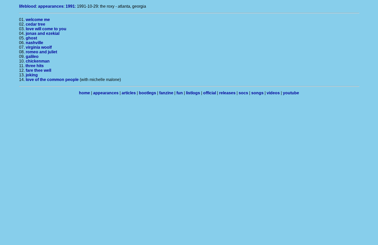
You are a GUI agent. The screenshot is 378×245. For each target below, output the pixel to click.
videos (273, 93)
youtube (291, 93)
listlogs (193, 93)
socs (243, 93)
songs (257, 93)
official (209, 93)
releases (227, 93)
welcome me (38, 19)
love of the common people (52, 79)
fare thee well (38, 70)
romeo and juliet (41, 52)
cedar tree (35, 24)
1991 (70, 6)
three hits (34, 66)
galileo (32, 56)
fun (179, 93)
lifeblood (27, 6)
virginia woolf (39, 47)
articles (129, 93)
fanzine (166, 93)
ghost (31, 38)
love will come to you (46, 29)
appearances (51, 6)
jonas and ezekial (42, 33)
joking (32, 75)
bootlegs (147, 93)
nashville (34, 42)
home (84, 93)
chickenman (38, 61)
